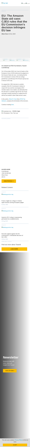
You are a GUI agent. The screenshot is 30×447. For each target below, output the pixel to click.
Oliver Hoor (6, 169)
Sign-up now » (9, 370)
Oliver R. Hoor (13, 99)
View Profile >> (9, 181)
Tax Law (15, 113)
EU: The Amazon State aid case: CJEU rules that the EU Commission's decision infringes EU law (14, 23)
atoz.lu (3, 177)
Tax (11, 113)
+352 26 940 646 (6, 173)
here (12, 104)
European (7, 113)
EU (2, 113)
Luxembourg (5, 171)
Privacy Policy (18, 440)
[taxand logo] (5, 3)
